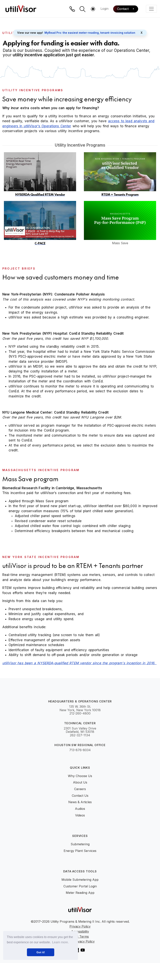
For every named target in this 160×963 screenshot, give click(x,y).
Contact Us (80, 796)
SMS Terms (80, 936)
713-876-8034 (80, 750)
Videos (80, 815)
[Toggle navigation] (151, 9)
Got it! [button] (40, 952)
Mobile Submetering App (80, 880)
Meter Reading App (80, 893)
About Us (80, 782)
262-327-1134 (80, 735)
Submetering (80, 844)
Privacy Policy (80, 926)
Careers (80, 789)
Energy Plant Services (80, 851)
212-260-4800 (80, 713)
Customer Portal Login (80, 886)
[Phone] (72, 9)
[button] (82, 9)
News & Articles (80, 802)
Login (104, 9)
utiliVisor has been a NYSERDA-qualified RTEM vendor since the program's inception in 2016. (79, 663)
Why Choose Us (80, 776)
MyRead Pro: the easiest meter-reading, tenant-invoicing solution (89, 32)
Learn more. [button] (60, 942)
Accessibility (80, 931)
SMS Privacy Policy (80, 941)
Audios (80, 809)
